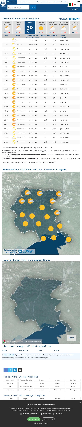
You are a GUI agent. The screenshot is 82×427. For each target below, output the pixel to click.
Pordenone (23, 350)
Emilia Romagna (25, 390)
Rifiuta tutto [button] (48, 419)
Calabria (73, 383)
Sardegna (73, 390)
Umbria (41, 386)
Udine (56, 350)
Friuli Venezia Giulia (26, 386)
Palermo (57, 398)
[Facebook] (6, 370)
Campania (57, 390)
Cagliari (25, 398)
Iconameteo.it (9, 355)
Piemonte (10, 383)
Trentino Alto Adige (26, 380)
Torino (73, 398)
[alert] (41, 413)
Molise (57, 383)
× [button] (80, 402)
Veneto (26, 383)
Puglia (57, 386)
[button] (41, 423)
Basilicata (73, 380)
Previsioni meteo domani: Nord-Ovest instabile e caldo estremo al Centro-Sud (52, 2)
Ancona (10, 398)
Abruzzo (57, 380)
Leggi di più (66, 410)
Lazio (41, 390)
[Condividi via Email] (20, 370)
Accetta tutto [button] (34, 419)
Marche (41, 383)
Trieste (39, 350)
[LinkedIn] (15, 370)
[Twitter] (10, 370)
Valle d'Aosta (10, 380)
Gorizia (4, 350)
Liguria (10, 386)
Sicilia (73, 386)
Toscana (41, 380)
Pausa (71, 338)
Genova (41, 398)
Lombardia (10, 390)
